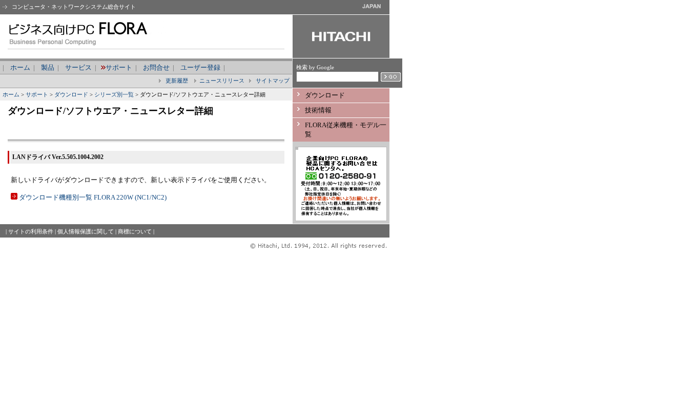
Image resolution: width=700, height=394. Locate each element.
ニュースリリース (221, 80)
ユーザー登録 (200, 67)
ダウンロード (71, 94)
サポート (119, 67)
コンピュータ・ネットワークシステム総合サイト (73, 7)
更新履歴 (176, 80)
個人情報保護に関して (85, 231)
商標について (135, 231)
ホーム (20, 67)
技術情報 (318, 110)
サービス (78, 67)
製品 (47, 67)
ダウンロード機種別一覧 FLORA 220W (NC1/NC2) (93, 197)
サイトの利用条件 (30, 231)
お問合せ (156, 67)
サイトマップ (272, 80)
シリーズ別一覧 (114, 94)
